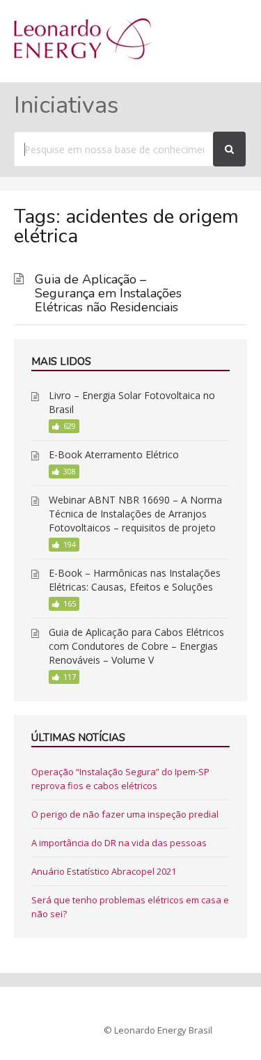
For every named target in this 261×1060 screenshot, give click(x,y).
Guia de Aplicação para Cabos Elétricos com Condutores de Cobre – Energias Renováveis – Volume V (136, 646)
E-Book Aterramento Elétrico (114, 454)
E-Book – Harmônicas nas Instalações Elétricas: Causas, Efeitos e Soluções (135, 579)
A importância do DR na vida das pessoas (119, 842)
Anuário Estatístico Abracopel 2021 (103, 871)
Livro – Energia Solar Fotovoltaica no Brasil (132, 402)
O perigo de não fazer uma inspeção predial (125, 814)
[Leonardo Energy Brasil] (83, 56)
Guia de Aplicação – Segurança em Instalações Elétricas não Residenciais (108, 293)
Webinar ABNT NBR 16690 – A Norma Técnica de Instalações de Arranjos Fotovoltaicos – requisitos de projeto (135, 513)
